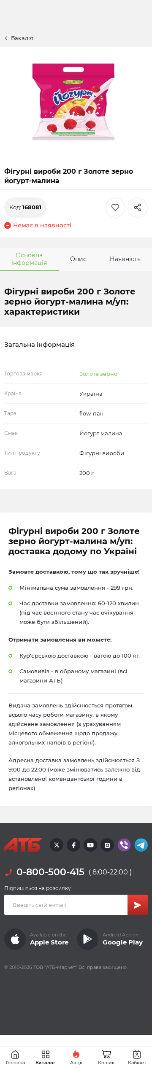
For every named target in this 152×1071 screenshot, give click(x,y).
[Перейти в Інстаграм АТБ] (107, 845)
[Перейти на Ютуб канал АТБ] (90, 845)
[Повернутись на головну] (23, 845)
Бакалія (22, 38)
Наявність (125, 259)
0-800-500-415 (50, 872)
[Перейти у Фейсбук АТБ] (73, 845)
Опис (78, 259)
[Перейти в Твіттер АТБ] (56, 845)
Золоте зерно (98, 373)
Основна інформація (29, 259)
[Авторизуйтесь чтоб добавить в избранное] (115, 207)
